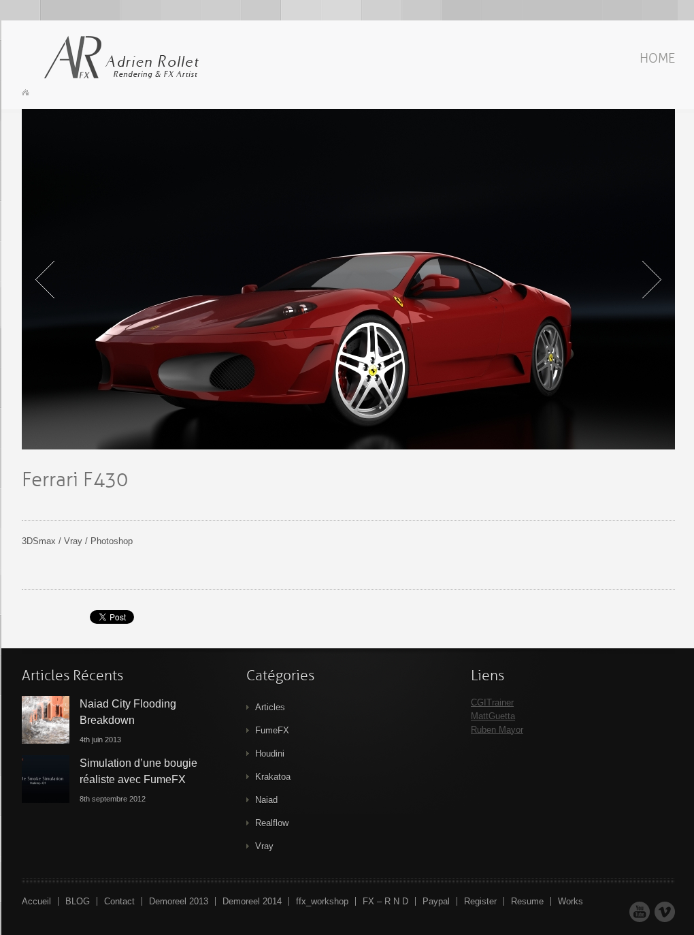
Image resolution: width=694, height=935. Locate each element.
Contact (119, 901)
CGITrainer (492, 702)
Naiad (266, 800)
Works (570, 901)
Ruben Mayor (497, 730)
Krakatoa (273, 777)
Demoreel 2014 (252, 901)
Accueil (36, 901)
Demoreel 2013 (178, 901)
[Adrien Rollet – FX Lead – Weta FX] (117, 58)
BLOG (77, 901)
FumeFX (272, 730)
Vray (264, 846)
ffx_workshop (322, 901)
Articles (270, 707)
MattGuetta (493, 716)
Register (480, 901)
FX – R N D (385, 901)
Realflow (271, 823)
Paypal (436, 901)
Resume (527, 901)
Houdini (269, 753)
